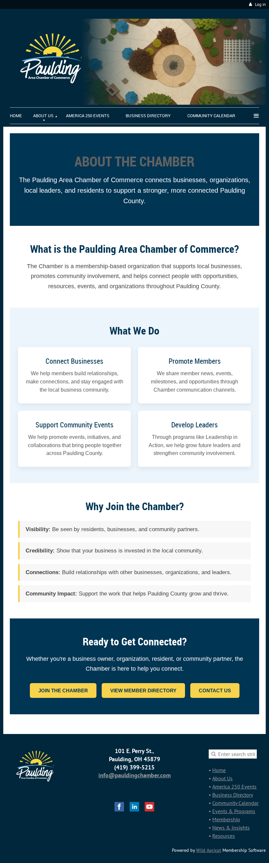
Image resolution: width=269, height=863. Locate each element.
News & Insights (231, 827)
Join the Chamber (63, 690)
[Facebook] (119, 806)
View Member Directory (143, 690)
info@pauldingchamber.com (134, 775)
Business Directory (232, 794)
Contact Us (215, 690)
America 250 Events (234, 786)
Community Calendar (235, 803)
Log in (260, 4)
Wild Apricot (208, 850)
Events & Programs (233, 811)
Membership (226, 819)
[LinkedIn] (134, 806)
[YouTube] (149, 806)
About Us (222, 778)
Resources (223, 835)
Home (219, 770)
